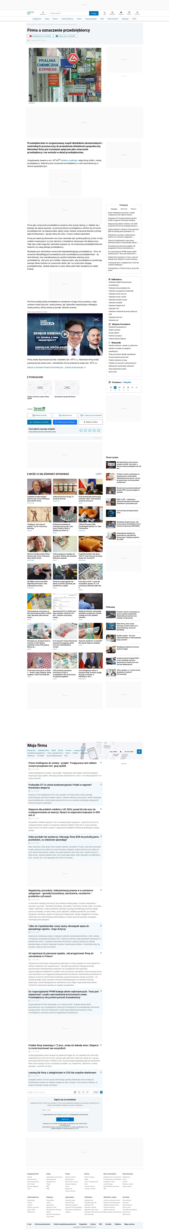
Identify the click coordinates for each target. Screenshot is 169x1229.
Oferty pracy (126, 1214)
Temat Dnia (49, 24)
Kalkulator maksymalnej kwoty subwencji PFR (123, 313)
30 (137, 387)
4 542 (96, 1092)
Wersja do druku (41, 415)
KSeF (134, 19)
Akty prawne (69, 1197)
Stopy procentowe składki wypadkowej (122, 354)
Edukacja (125, 19)
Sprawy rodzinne (70, 1177)
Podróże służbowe (109, 1207)
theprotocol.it (127, 1212)
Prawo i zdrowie (70, 1191)
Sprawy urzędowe (70, 1184)
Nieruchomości (113, 19)
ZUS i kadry (31, 1184)
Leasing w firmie (79, 750)
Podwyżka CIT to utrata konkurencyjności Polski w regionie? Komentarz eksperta (122, 219)
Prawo (79, 19)
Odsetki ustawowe (109, 1209)
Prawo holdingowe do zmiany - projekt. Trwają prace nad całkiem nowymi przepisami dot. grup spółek (121, 214)
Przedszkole (50, 1200)
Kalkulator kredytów (115, 302)
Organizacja (31, 1200)
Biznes (55, 19)
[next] (101, 1092)
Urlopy (48, 1184)
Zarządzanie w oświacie (53, 1209)
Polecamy (110, 607)
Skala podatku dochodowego (112, 1212)
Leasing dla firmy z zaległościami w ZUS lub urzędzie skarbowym (123, 264)
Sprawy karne (69, 1179)
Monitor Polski (69, 1202)
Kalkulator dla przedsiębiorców (119, 288)
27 (124, 387)
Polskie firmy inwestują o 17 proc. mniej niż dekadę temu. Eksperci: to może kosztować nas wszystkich (123, 258)
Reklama (118, 1224)
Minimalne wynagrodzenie (112, 1202)
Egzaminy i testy (51, 1207)
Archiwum (126, 1202)
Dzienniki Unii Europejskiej (73, 1207)
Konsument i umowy (71, 1181)
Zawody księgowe (32, 1186)
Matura (48, 1212)
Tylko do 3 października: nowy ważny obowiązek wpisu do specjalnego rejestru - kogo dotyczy (123, 242)
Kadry (47, 19)
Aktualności (31, 750)
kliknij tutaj (76, 1128)
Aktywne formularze (121, 324)
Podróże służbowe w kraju (118, 360)
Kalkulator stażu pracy (91, 1209)
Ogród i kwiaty (127, 1186)
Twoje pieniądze (91, 19)
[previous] (75, 1092)
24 (111, 387)
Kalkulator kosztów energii (118, 300)
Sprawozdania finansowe (111, 1186)
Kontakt (108, 1224)
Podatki (75, 753)
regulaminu (65, 1114)
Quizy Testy (113, 372)
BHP (47, 1186)
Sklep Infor (68, 1188)
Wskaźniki (116, 342)
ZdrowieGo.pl (127, 1200)
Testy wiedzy (50, 1216)
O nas (29, 1224)
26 (119, 387)
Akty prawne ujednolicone (73, 1209)
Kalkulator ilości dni (115, 317)
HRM (47, 1188)
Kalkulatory (116, 279)
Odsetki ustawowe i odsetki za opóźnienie (123, 345)
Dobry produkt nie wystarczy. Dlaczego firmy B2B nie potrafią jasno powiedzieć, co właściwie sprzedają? (123, 230)
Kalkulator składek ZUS (117, 305)
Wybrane (133, 209)
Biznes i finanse (89, 1177)
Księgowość (37, 19)
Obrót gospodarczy (33, 1181)
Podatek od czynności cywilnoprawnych (122, 363)
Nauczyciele (50, 1205)
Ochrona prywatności (42, 1224)
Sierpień (127, 382)
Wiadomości (126, 1177)
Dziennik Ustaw (70, 1200)
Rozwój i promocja (33, 1207)
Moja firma (41, 24)
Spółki (53, 750)
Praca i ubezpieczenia (55, 753)
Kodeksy (68, 1212)
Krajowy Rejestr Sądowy (117, 339)
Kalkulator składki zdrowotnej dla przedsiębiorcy (120, 283)
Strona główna (31, 24)
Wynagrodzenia (51, 1179)
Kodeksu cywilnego (69, 160)
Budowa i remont (128, 1184)
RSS (100, 1224)
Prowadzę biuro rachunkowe (112, 1179)
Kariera (93, 1224)
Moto (102, 19)
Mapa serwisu (129, 1224)
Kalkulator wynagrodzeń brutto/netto (121, 291)
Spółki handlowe (114, 330)
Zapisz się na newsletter (93, 415)
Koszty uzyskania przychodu (118, 357)
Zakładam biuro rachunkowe (112, 1177)
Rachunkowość (32, 1179)
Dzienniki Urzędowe (71, 1205)
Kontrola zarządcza (115, 336)
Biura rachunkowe (110, 1174)
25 (115, 387)
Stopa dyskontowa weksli (117, 369)
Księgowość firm (33, 1174)
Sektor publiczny (67, 19)
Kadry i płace (31, 1209)
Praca (67, 1186)
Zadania (29, 1205)
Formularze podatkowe (130, 1209)
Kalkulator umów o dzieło (117, 297)
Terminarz (116, 382)
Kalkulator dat (113, 320)
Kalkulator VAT (114, 308)
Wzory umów (127, 1207)
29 (132, 387)
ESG (66, 755)
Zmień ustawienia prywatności (65, 1224)
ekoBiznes (31, 755)
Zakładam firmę (43, 750)
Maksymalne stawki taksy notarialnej (121, 366)
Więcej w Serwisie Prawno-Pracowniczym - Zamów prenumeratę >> (56, 367)
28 (128, 387)
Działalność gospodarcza (117, 327)
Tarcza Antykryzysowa (54, 755)
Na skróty (126, 1197)
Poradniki (40, 755)
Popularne (114, 209)
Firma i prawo (112, 457)
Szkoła (48, 1202)
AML (105, 1188)
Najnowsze (124, 209)
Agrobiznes (84, 753)
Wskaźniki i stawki (110, 1197)
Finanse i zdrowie (89, 1188)
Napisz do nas (67, 415)
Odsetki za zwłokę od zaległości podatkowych (120, 350)
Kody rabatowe (127, 1205)
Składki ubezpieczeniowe (111, 1205)
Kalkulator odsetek (90, 1207)
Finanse (68, 750)
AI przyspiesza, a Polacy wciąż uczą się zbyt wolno (123, 269)
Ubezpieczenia (50, 1181)
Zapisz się (65, 1119)
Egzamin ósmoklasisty (53, 1214)
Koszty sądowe (114, 333)
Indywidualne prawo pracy (54, 1177)
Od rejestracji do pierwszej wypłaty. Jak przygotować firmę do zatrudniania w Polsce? (121, 247)
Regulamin (83, 1224)
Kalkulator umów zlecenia (118, 294)
